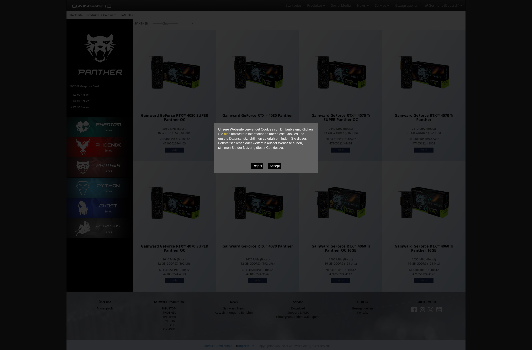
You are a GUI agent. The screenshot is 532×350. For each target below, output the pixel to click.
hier (226, 134)
